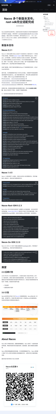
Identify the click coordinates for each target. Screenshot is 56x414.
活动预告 (41, 9)
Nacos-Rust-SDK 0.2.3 (13, 211)
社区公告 (35, 9)
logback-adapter (18, 55)
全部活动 (52, 9)
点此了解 (39, 1)
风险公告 (34, 84)
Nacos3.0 (18, 296)
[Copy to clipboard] (36, 98)
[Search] (53, 5)
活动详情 (46, 9)
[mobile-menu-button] (10, 5)
